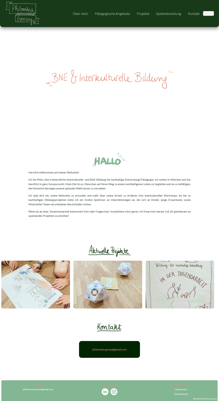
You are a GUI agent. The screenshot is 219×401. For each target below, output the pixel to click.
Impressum (181, 389)
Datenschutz (181, 393)
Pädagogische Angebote (112, 13)
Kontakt (194, 13)
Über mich (80, 13)
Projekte (143, 13)
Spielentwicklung (168, 13)
